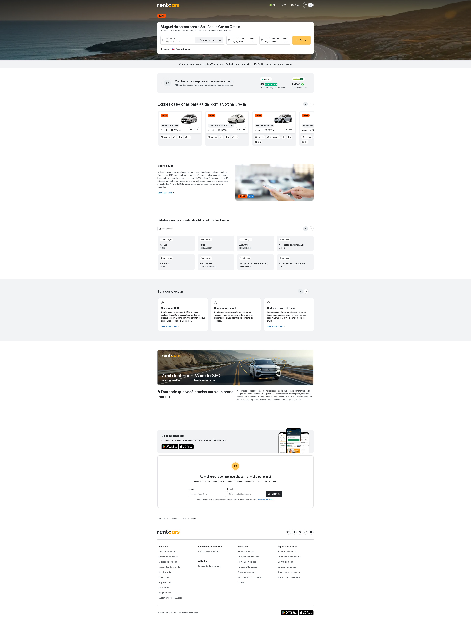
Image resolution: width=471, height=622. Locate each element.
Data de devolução (272, 38)
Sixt (184, 519)
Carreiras (242, 582)
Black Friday (164, 587)
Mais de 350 (207, 376)
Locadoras (174, 519)
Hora (252, 38)
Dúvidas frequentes (287, 567)
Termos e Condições (247, 567)
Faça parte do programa (209, 566)
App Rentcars (164, 582)
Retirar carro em (172, 38)
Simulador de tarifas (167, 551)
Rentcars (161, 519)
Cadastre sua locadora (208, 551)
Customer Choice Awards (170, 598)
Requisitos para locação (289, 572)
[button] (268, 79)
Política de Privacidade (266, 500)
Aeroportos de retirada (169, 567)
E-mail (230, 489)
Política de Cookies (247, 562)
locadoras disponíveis (204, 380)
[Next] (311, 104)
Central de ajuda (285, 562)
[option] (165, 137)
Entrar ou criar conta (287, 551)
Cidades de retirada (167, 562)
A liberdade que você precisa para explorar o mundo (195, 394)
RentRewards (164, 572)
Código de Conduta (247, 572)
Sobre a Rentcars (246, 551)
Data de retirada (238, 38)
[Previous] (305, 104)
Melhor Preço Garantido (289, 577)
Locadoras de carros (168, 556)
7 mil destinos (175, 376)
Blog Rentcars (164, 592)
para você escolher (170, 380)
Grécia (193, 519)
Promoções (163, 577)
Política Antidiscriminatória (250, 577)
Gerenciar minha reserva (289, 556)
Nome (191, 489)
